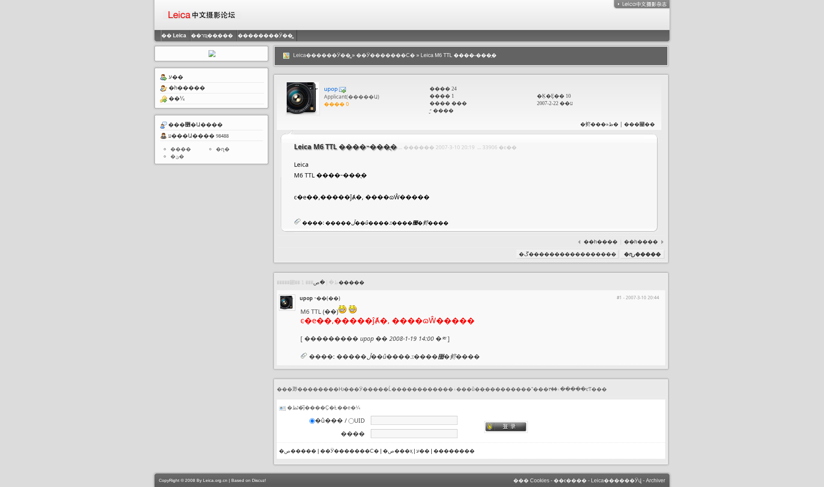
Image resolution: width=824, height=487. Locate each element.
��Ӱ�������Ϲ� (385, 55)
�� (173, 36)
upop (331, 89)
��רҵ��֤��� (214, 36)
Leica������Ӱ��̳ (322, 55)
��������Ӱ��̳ (267, 36)
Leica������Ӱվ (616, 481)
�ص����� (338, 283)
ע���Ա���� (191, 135)
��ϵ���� (570, 481)
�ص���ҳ (397, 451)
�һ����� (187, 87)
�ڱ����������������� (567, 254)
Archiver (655, 481)
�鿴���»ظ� (599, 124)
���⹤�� (639, 124)
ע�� (176, 77)
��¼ (177, 98)
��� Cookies (531, 481)
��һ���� (601, 242)
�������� (454, 451)
